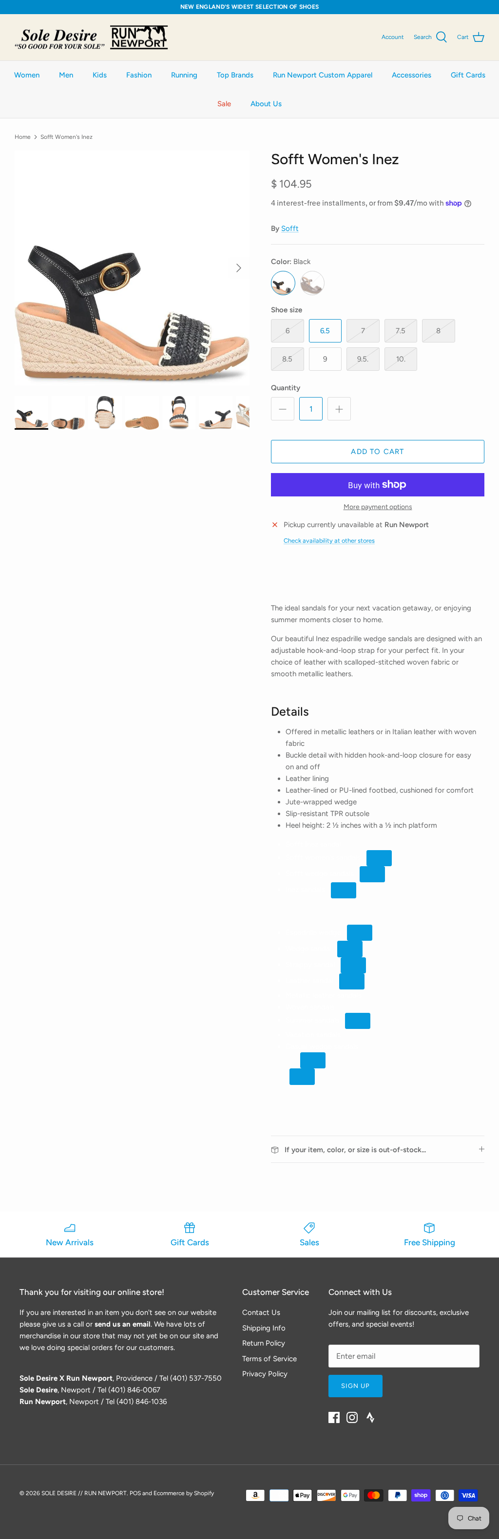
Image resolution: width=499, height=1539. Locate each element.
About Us (266, 103)
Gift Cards (468, 75)
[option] (132, 268)
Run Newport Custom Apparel (322, 75)
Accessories (411, 75)
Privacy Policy (265, 1373)
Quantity (285, 387)
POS (135, 1493)
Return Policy (263, 1343)
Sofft (290, 228)
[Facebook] (334, 1417)
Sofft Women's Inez (66, 136)
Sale (224, 103)
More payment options (378, 507)
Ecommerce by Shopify (184, 1493)
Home (23, 136)
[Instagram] (352, 1417)
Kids (100, 75)
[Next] (239, 268)
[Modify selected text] (313, 1060)
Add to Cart (377, 451)
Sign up (355, 1385)
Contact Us (261, 1312)
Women (26, 75)
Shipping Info (264, 1328)
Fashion (139, 75)
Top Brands (235, 75)
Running (184, 75)
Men (66, 75)
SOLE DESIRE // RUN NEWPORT (84, 1493)
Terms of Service (269, 1358)
